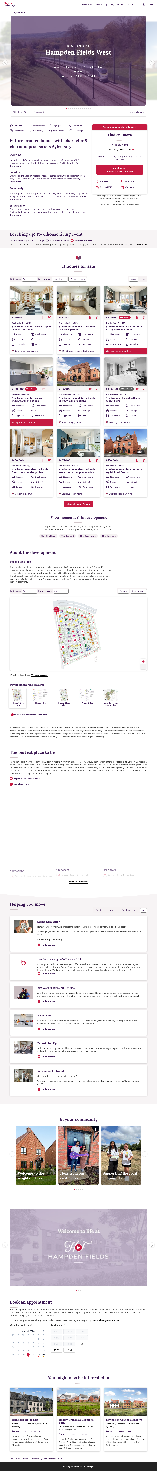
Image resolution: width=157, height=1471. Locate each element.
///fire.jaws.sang (39, 675)
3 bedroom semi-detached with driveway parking (77, 328)
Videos (40, 112)
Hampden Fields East (25, 1419)
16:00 (69, 1350)
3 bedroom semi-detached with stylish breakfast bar (124, 471)
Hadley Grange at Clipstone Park (76, 1421)
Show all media (137, 112)
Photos (21, 112)
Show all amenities (78, 881)
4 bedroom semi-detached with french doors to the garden (30, 471)
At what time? (58, 1325)
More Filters (79, 279)
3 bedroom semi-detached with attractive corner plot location (77, 471)
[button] (63, 647)
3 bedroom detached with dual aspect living (123, 399)
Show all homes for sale (78, 504)
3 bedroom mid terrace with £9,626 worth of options (28, 399)
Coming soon (138, 591)
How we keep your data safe (105, 1320)
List (143, 279)
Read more (142, 244)
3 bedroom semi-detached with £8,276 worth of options (124, 328)
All (143, 910)
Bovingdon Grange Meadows (124, 1419)
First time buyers (129, 910)
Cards (133, 279)
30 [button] (43, 1354)
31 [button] (13, 1358)
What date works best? (21, 1325)
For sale (123, 591)
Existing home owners (106, 910)
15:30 (56, 1350)
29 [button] (38, 1354)
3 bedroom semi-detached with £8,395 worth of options (77, 399)
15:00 (82, 1344)
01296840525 (120, 145)
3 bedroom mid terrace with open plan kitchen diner (31, 328)
